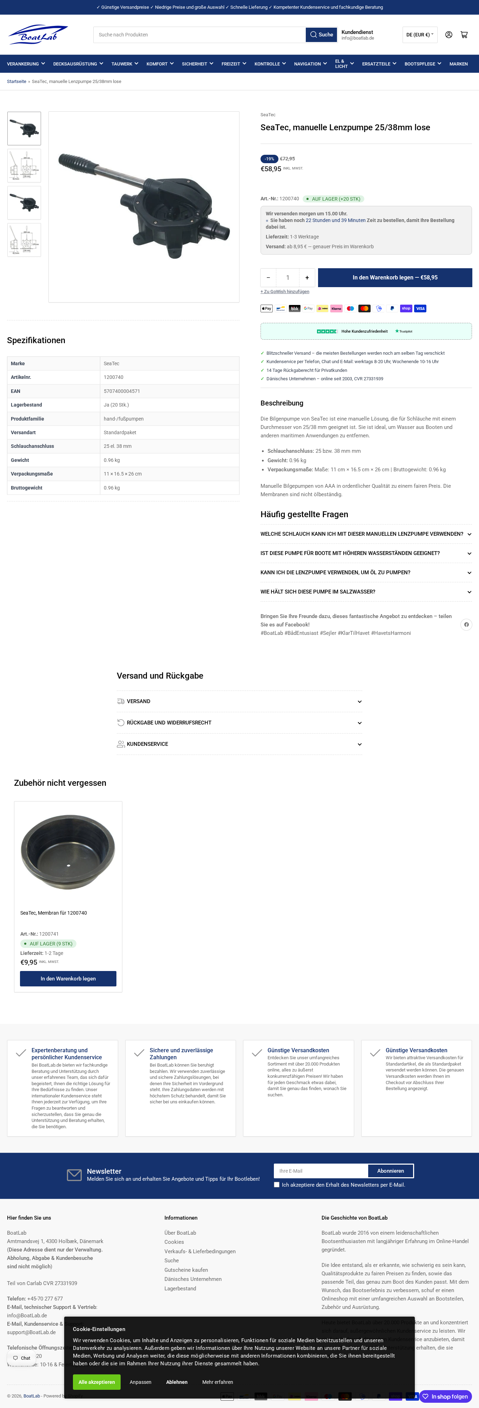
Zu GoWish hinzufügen (286, 291)
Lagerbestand (180, 1288)
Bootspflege (420, 64)
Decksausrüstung (75, 64)
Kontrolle (267, 64)
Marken (459, 64)
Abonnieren (390, 1171)
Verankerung (23, 64)
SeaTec (268, 114)
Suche (171, 1260)
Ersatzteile (376, 64)
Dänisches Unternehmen (193, 1279)
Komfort (157, 64)
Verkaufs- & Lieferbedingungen (200, 1251)
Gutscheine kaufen (186, 1270)
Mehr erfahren (217, 1382)
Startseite (16, 81)
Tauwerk (122, 64)
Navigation (307, 64)
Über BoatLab (180, 1233)
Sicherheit (194, 64)
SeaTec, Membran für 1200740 (53, 913)
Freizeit (231, 64)
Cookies (174, 1242)
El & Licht (341, 63)
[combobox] (215, 35)
